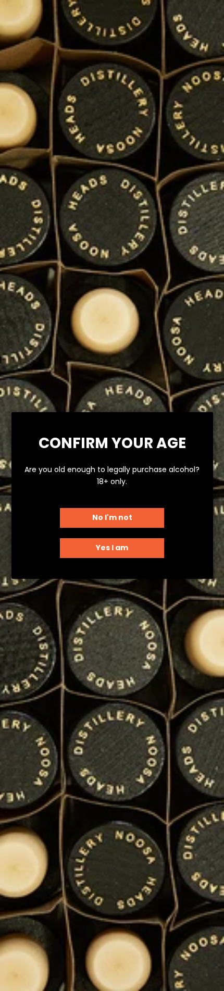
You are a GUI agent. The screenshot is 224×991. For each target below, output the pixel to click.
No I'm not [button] (112, 517)
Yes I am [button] (112, 547)
